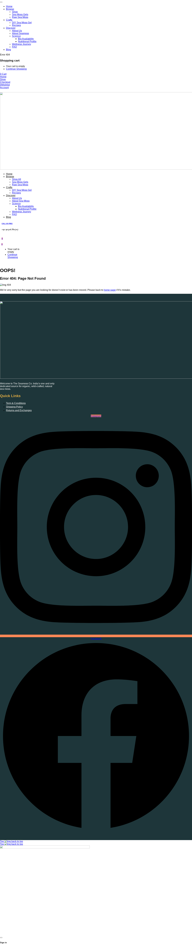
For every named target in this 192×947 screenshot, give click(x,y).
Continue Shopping (16, 69)
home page (110, 290)
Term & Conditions (16, 403)
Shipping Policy (14, 406)
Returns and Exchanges (19, 410)
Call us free (7, 223)
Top (2, 841)
